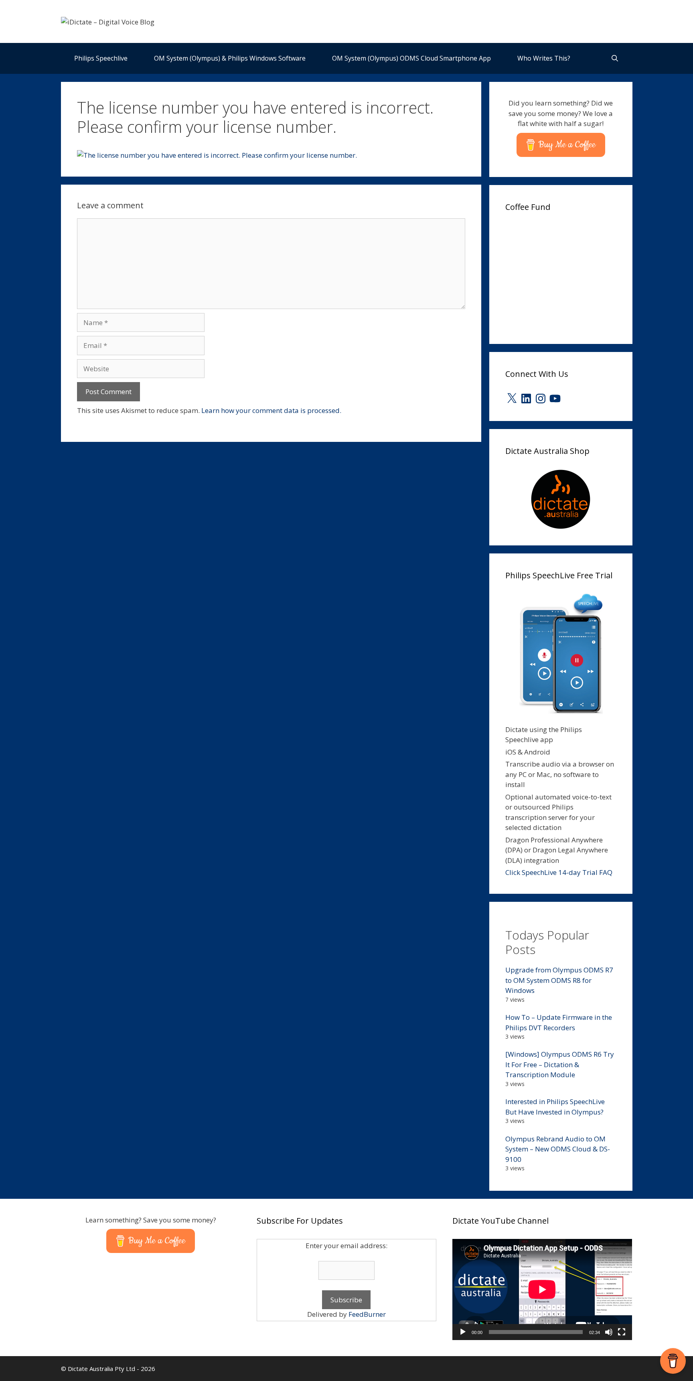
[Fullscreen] (622, 1332)
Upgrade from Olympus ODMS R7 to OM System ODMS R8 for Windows (559, 980)
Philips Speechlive (101, 58)
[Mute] (609, 1332)
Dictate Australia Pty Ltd (101, 1369)
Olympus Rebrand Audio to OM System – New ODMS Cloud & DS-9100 (557, 1149)
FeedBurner (367, 1314)
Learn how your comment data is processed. (271, 410)
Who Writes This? (543, 58)
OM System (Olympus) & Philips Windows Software (230, 58)
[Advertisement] (565, 275)
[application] (542, 1289)
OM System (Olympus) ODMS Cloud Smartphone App (411, 58)
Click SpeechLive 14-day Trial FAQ (558, 872)
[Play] (463, 1332)
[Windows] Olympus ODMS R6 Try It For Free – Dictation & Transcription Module (559, 1064)
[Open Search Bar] (615, 58)
